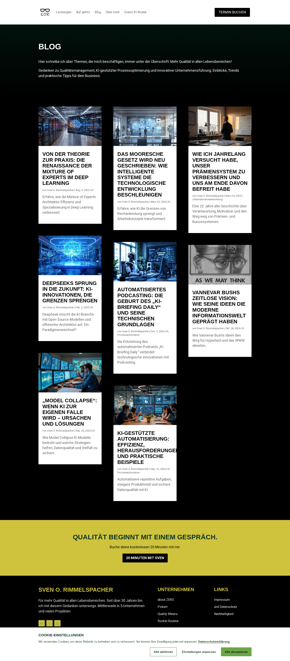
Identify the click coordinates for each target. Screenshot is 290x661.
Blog (98, 12)
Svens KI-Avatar (135, 12)
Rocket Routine (168, 621)
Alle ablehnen (163, 652)
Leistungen (63, 12)
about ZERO (166, 600)
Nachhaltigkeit (224, 614)
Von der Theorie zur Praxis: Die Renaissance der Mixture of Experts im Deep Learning (67, 168)
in (41, 623)
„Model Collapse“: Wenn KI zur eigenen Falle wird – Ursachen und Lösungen (69, 412)
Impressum (222, 600)
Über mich (113, 12)
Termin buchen (232, 12)
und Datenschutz (225, 607)
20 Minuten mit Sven (145, 558)
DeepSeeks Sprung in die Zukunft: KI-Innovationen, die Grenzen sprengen (69, 292)
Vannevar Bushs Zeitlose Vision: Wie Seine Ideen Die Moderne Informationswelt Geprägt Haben (219, 307)
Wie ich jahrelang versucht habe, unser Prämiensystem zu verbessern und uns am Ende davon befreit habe (220, 171)
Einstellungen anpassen (199, 652)
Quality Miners (168, 614)
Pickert (162, 607)
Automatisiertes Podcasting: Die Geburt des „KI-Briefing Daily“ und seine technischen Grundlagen (141, 307)
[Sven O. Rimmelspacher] (45, 12)
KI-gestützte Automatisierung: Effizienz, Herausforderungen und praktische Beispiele (148, 447)
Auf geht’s (83, 12)
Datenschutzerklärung (214, 641)
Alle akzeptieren (236, 652)
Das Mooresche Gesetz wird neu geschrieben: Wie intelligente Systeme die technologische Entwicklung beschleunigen (142, 174)
